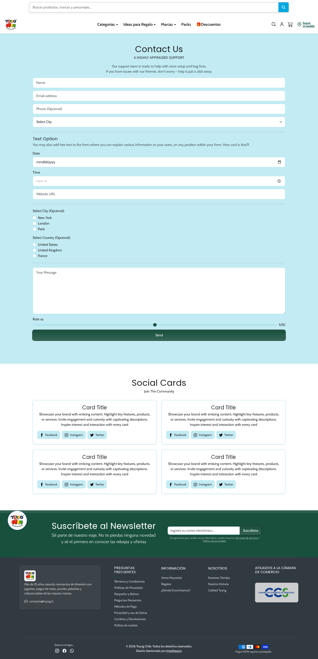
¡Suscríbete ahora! (201, 356)
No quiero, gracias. (201, 370)
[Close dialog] (238, 287)
